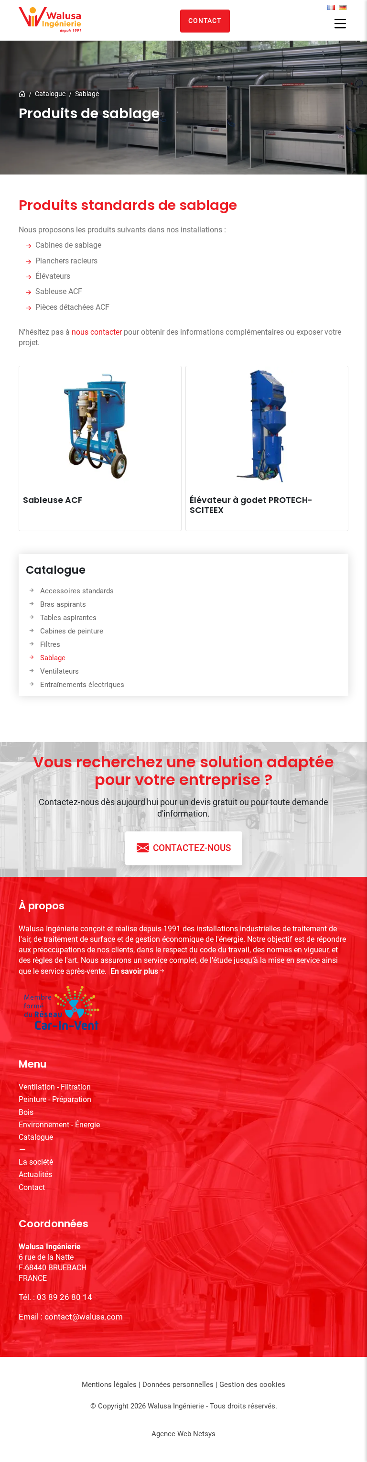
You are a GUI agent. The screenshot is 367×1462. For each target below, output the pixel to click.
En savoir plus (134, 971)
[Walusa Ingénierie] (50, 20)
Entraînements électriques (82, 684)
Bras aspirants (63, 604)
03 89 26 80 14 (64, 1297)
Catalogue (50, 94)
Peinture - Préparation (55, 1099)
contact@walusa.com (83, 1316)
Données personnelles (178, 1384)
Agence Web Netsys (183, 1433)
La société (36, 1162)
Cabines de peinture (71, 631)
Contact (204, 21)
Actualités (35, 1174)
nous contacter (97, 332)
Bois (26, 1112)
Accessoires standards (77, 591)
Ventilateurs (59, 671)
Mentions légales (109, 1384)
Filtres (50, 644)
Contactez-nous (192, 847)
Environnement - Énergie (59, 1124)
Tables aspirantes (68, 617)
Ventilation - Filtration (55, 1086)
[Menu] (340, 24)
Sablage (87, 94)
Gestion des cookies (252, 1384)
